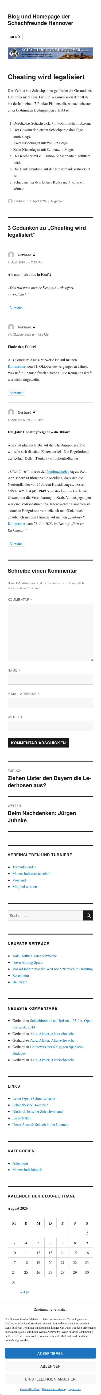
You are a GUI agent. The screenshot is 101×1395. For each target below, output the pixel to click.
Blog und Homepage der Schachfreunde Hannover (40, 19)
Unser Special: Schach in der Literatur (40, 1124)
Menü (15, 37)
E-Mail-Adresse (24, 693)
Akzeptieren (50, 1353)
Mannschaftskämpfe (27, 1169)
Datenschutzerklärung (54, 1389)
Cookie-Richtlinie (30, 1389)
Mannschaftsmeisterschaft (31, 873)
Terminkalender (24, 866)
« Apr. (25, 1291)
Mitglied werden (24, 886)
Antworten (16, 307)
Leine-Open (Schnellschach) (33, 1098)
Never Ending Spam (27, 962)
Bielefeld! (19, 981)
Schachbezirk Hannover (30, 1104)
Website (15, 717)
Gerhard (19, 201)
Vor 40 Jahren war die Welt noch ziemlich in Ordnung (52, 968)
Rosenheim (20, 975)
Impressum (75, 1389)
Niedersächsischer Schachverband (37, 1111)
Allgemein (57, 201)
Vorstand (19, 879)
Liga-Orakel (21, 1117)
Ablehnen (50, 1366)
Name (14, 670)
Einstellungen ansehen (50, 1379)
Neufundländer (58, 471)
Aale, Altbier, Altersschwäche (34, 955)
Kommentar (16, 366)
